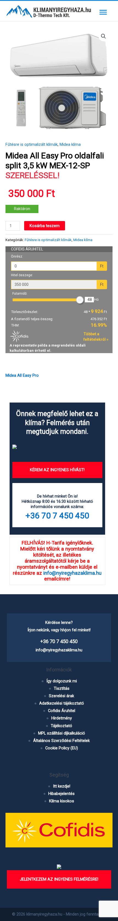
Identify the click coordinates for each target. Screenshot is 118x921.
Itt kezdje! (61, 786)
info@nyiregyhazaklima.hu (72, 573)
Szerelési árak (61, 695)
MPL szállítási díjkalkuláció (61, 733)
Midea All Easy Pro (22, 375)
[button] (103, 36)
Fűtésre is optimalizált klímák (31, 144)
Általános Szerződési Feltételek (61, 740)
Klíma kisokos (61, 801)
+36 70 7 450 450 (57, 515)
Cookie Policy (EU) (61, 748)
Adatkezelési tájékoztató (61, 703)
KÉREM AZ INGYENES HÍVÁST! (57, 469)
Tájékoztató (61, 725)
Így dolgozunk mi (61, 681)
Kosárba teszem (45, 225)
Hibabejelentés (61, 793)
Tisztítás (61, 688)
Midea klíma (70, 144)
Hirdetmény (61, 718)
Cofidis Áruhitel (61, 710)
